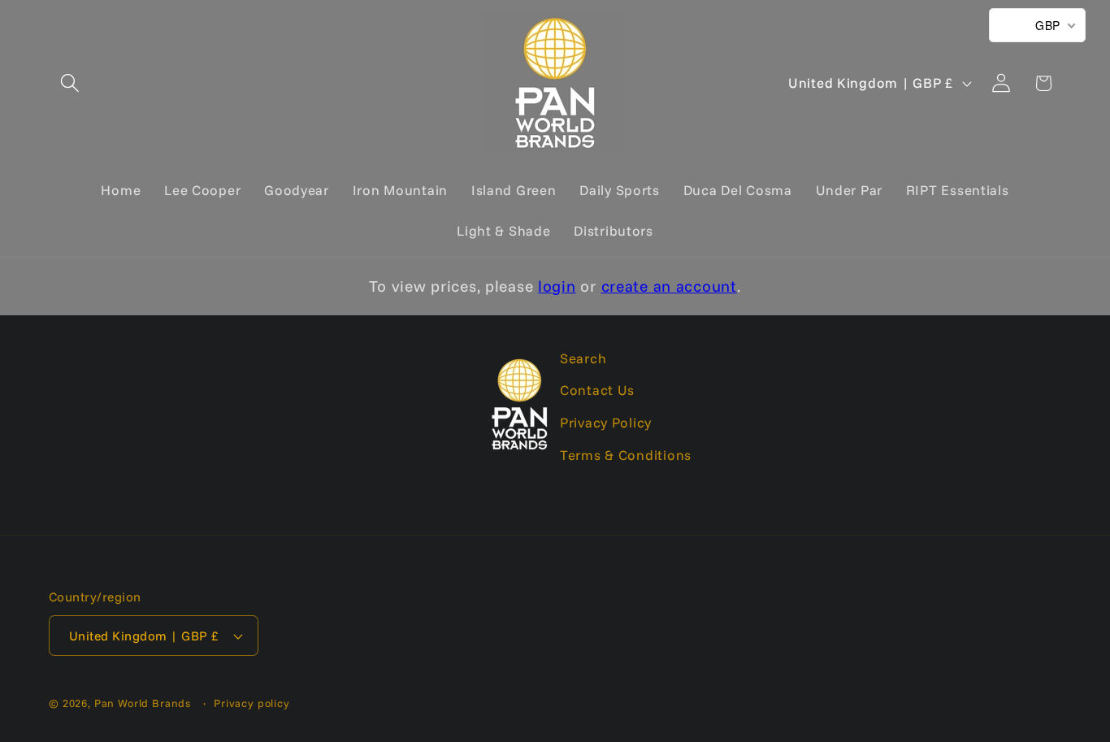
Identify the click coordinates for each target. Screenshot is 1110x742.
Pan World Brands (142, 702)
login (557, 286)
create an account (669, 286)
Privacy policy (252, 702)
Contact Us (597, 390)
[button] (70, 83)
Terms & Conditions (626, 454)
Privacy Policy (606, 423)
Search (583, 358)
